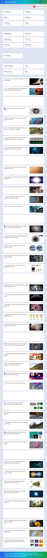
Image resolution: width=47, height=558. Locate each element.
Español (19, 556)
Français (6, 556)
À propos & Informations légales (11, 554)
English (10, 556)
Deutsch (15, 556)
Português (24, 556)
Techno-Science (11, 2)
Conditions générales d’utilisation (26, 554)
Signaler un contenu (38, 554)
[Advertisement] (23, 101)
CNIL (22, 553)
